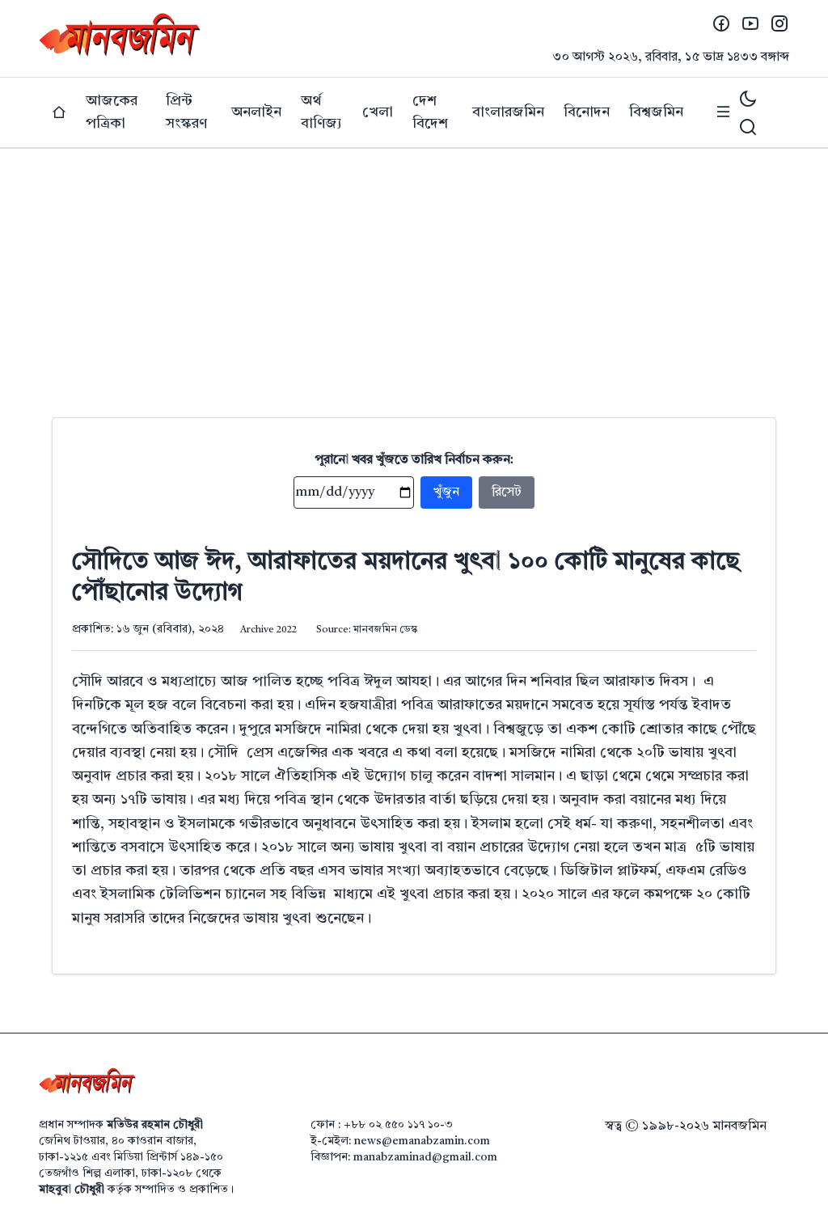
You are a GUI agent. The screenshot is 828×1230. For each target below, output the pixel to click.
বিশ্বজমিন (656, 112)
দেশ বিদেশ (430, 112)
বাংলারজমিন (508, 112)
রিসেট (507, 492)
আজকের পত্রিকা (111, 112)
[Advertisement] (414, 270)
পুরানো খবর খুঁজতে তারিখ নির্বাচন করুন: (414, 460)
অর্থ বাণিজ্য (321, 112)
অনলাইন (256, 112)
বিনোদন (587, 112)
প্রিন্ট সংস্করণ (186, 112)
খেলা (377, 112)
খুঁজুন (446, 492)
